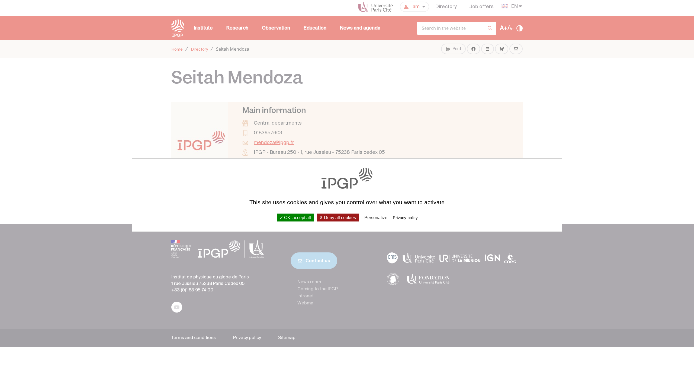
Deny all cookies (339, 217)
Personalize (375, 217)
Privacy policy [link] (405, 217)
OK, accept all (297, 217)
